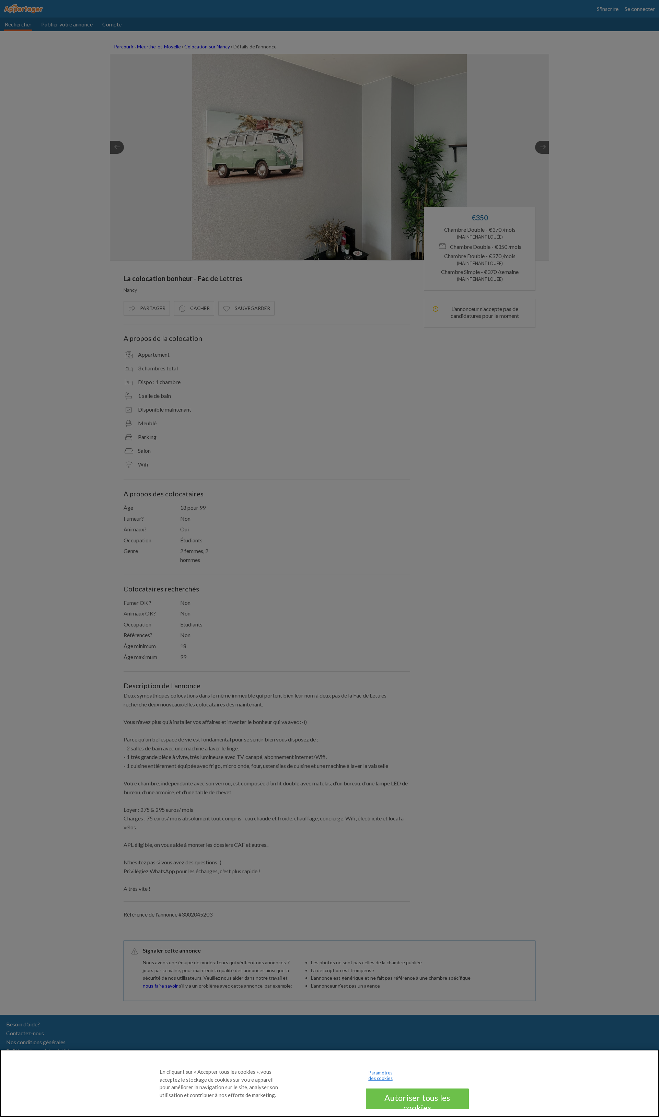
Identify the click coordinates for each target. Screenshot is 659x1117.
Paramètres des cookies (380, 1075)
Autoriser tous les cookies (417, 1101)
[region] (329, 1083)
